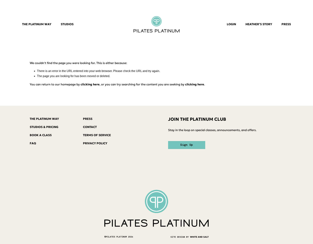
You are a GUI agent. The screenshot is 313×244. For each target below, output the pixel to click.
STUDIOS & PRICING (44, 127)
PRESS (286, 24)
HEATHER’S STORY (258, 24)
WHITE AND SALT (199, 236)
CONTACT (90, 127)
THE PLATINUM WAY (36, 24)
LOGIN (231, 24)
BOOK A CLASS (41, 135)
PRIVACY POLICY (95, 143)
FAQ (33, 143)
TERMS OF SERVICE (97, 135)
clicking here (90, 84)
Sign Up (186, 145)
